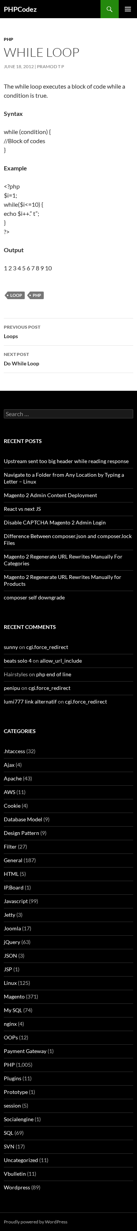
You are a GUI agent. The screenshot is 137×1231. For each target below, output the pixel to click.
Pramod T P (50, 66)
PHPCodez (20, 9)
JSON (10, 955)
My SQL (13, 1010)
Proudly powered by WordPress (35, 1222)
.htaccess (14, 751)
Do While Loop (21, 359)
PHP (8, 39)
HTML (11, 874)
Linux (10, 983)
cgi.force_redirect (47, 647)
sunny (11, 647)
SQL (8, 1133)
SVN (9, 1146)
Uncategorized (21, 1160)
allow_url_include (61, 660)
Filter (10, 846)
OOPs (11, 1037)
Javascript (16, 901)
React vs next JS (22, 509)
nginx (10, 1023)
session (12, 1105)
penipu (12, 688)
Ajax (9, 764)
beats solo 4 (18, 660)
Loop (16, 295)
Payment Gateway (25, 1051)
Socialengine (18, 1119)
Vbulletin (15, 1173)
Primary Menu (128, 9)
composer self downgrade (34, 597)
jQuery (12, 942)
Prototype (16, 1092)
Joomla (12, 928)
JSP (8, 969)
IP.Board (14, 887)
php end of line (53, 674)
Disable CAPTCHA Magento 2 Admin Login (55, 522)
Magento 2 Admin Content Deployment (50, 495)
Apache (13, 778)
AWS (9, 792)
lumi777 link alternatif (30, 701)
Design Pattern (21, 833)
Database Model (23, 819)
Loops (22, 331)
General (13, 860)
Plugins (12, 1078)
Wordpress (17, 1187)
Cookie (12, 805)
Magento (14, 996)
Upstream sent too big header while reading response (66, 461)
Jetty (9, 914)
